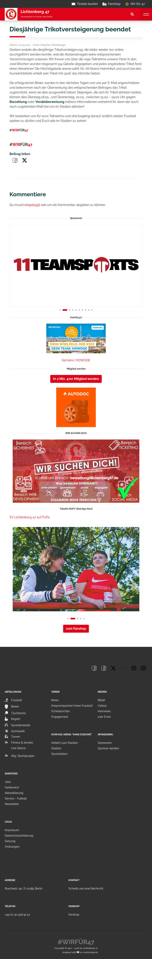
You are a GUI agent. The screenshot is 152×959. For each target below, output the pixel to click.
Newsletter (12, 804)
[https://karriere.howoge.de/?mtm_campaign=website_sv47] (76, 338)
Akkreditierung (14, 793)
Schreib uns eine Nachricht (85, 888)
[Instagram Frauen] (143, 668)
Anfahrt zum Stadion (64, 742)
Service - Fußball (16, 798)
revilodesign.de (90, 952)
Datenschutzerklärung (19, 835)
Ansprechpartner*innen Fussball (72, 705)
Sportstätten (59, 753)
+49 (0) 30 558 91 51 (17, 914)
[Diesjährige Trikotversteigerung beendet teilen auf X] (24, 160)
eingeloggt (32, 205)
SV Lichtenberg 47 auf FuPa (30, 517)
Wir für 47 (137, 4)
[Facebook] (94, 668)
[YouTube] (123, 668)
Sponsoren (105, 742)
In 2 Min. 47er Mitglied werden (76, 379)
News (55, 700)
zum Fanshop (76, 628)
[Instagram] (134, 668)
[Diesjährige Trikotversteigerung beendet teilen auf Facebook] (15, 160)
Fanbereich (12, 787)
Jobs (8, 781)
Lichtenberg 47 (90, 948)
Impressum (12, 830)
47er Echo (104, 716)
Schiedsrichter (60, 711)
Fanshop (114, 4)
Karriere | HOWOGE (76, 360)
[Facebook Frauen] (104, 668)
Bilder (101, 700)
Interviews (104, 711)
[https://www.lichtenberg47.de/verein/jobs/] (76, 471)
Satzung (10, 841)
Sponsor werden (108, 748)
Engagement (59, 716)
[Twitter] (113, 668)
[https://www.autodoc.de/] (76, 407)
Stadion (56, 748)
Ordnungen (12, 846)
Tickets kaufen (87, 4)
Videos (102, 705)
